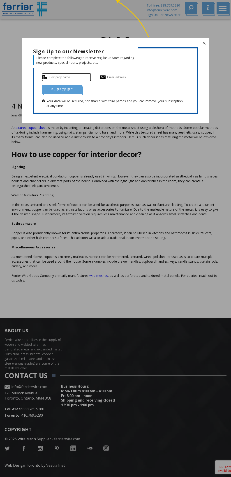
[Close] (204, 43)
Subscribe (62, 89)
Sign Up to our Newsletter (68, 51)
